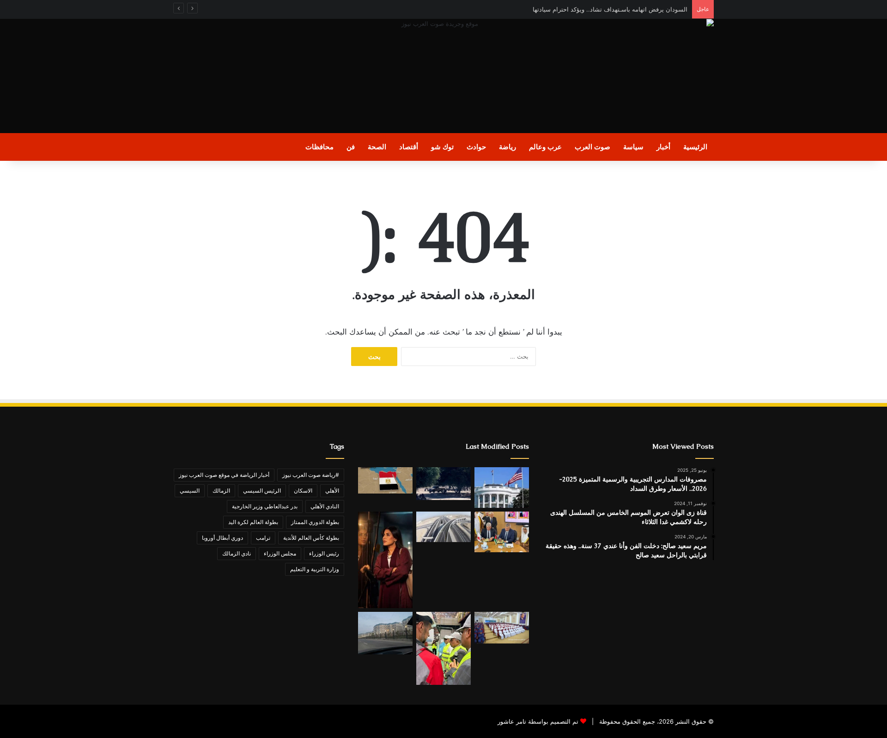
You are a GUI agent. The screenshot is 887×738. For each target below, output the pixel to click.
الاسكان (303, 490)
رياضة (507, 146)
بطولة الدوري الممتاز (315, 521)
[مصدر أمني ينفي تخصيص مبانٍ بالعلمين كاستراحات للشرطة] (385, 633)
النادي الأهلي (324, 506)
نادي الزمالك (236, 553)
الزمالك (221, 490)
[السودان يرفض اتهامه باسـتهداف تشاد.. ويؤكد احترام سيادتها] (443, 483)
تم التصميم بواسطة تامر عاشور (538, 721)
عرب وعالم (545, 146)
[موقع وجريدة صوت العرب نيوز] (443, 76)
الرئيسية (695, 146)
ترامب (263, 537)
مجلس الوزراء (280, 553)
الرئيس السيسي (262, 490)
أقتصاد (408, 146)
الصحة (377, 146)
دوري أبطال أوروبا (222, 537)
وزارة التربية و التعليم (314, 569)
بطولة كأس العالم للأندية (311, 537)
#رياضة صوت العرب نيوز (310, 474)
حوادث (476, 146)
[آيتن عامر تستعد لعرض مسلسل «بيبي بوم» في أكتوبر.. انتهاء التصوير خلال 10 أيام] (385, 560)
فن (350, 146)
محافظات (319, 146)
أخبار (663, 146)
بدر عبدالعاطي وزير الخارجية (265, 506)
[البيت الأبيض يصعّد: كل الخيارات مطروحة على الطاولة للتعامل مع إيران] (501, 487)
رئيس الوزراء (324, 553)
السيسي (190, 490)
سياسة (633, 146)
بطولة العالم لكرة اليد (253, 521)
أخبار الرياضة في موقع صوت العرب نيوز (224, 474)
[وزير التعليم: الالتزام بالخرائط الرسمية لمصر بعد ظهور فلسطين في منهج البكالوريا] (385, 480)
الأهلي (332, 490)
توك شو (442, 146)
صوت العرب (592, 146)
